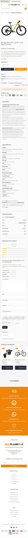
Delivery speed (5, 276)
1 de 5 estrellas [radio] (11, 270)
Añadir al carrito (7, 69)
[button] (7, 368)
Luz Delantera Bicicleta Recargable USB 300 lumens (7, 360)
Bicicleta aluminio (17, 78)
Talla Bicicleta (4, 62)
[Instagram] (16, 527)
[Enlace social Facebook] (20, 85)
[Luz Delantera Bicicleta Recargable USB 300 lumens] (7, 353)
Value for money (6, 272)
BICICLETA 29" (9, 78)
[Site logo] (14, 4)
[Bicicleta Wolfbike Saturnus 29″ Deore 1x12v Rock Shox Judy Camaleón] (20, 353)
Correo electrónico (6, 311)
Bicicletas (7, 12)
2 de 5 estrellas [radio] (12, 270)
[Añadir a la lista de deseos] (11, 349)
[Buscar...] (26, 9)
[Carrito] (26, 4)
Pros (3, 294)
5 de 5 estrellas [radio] (15, 270)
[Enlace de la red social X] (21, 85)
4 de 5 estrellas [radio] (14, 270)
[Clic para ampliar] (3, 37)
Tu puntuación (6, 270)
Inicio (2, 12)
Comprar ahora (21, 69)
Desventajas (5, 300)
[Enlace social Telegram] (26, 85)
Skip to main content (16, 1)
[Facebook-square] (11, 527)
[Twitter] (14, 527)
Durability (4, 274)
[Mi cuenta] (22, 4)
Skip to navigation (5, 1)
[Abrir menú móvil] (1, 4)
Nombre (4, 305)
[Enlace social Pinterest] (23, 85)
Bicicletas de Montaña (16, 12)
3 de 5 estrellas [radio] (13, 270)
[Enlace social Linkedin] (25, 85)
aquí (7, 201)
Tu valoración (5, 279)
